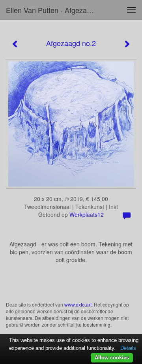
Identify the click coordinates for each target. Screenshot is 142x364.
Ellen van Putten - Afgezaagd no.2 (54, 10)
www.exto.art (78, 304)
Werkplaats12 (86, 214)
